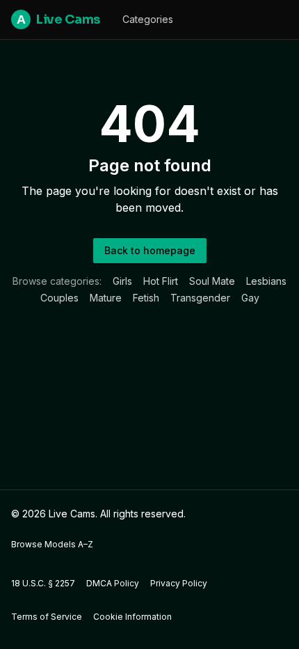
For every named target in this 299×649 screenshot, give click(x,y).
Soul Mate (212, 281)
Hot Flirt (160, 281)
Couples (59, 298)
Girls (122, 281)
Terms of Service (46, 616)
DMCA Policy (112, 583)
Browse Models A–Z (52, 544)
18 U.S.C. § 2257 (43, 583)
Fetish (146, 298)
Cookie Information (132, 616)
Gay (250, 298)
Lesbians (266, 281)
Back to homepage (149, 250)
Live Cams (58, 19)
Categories (147, 19)
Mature (106, 298)
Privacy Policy (178, 583)
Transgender (200, 298)
